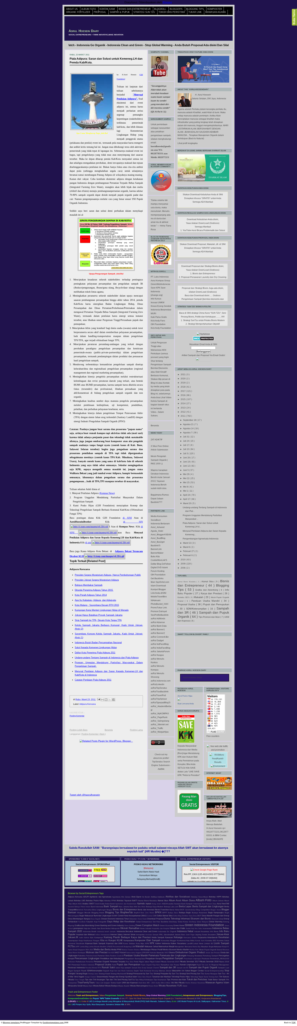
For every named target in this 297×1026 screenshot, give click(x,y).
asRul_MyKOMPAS (160, 713)
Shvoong (155, 971)
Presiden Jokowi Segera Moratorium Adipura (97, 580)
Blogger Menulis (84, 913)
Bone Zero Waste (148, 913)
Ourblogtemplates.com (53, 1023)
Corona (150, 916)
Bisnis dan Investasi (146, 910)
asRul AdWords (158, 618)
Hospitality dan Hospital (161, 928)
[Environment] (217, 766)
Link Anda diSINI (158, 593)
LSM (133, 946)
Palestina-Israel (92, 956)
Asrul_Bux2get (157, 542)
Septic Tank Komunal (143, 971)
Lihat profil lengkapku (188, 143)
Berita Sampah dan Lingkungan (208, 906)
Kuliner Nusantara (179, 943)
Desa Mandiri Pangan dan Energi (215, 916)
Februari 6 (188, 555)
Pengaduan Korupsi (153, 958)
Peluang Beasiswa (195, 956)
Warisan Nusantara (198, 983)
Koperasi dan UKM (114, 943)
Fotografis (102, 922)
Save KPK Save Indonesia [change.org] (158, 291)
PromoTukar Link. (159, 607)
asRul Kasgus (157, 655)
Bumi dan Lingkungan (103, 916)
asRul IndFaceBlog (160, 644)
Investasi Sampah (152, 935)
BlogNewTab (127, 912)
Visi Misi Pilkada (178, 983)
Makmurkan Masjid (166, 946)
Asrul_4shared (157, 527)
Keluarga (179, 937)
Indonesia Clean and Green (146, 931)
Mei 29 (186, 474)
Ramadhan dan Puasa (170, 965)
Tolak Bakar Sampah (217, 980)
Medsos (137, 950)
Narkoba (153, 952)
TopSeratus (157, 762)
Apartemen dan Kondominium (126, 904)
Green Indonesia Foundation (205, 925)
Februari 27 (188, 551)
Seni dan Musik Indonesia (124, 971)
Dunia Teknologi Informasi (177, 918)
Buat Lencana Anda (186, 704)
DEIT (199, 916)
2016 (183, 395)
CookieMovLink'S (159, 560)
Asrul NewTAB (223, 904)
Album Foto (89, 9)
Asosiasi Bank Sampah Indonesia (188, 904)
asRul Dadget (157, 640)
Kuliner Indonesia (163, 943)
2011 (183, 416)
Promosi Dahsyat (159, 611)
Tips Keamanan (160, 980)
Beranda (109, 730)
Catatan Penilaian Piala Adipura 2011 (93, 680)
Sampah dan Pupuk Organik (203, 967)
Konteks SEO (184, 597)
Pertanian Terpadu (118, 962)
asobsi (171, 904)
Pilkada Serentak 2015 (170, 962)
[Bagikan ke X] (110, 699)
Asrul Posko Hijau (185, 696)
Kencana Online (191, 937)
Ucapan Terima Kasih (113, 983)
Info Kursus (156, 299)
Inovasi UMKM (157, 302)
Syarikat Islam (131, 977)
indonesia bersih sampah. (107, 931)
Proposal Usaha (187, 604)
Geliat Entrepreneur (144, 922)
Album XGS (77, 904)
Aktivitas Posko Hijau (95, 901)
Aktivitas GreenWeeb (200, 897)
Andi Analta (100, 904)
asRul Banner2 (158, 633)
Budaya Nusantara (200, 913)
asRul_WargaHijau (160, 732)
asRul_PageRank (159, 717)
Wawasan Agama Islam (217, 982)
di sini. (174, 1001)
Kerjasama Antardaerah (208, 937)
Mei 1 (186, 491)
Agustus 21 (188, 424)
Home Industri (146, 928)
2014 (183, 403)
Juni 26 (186, 457)
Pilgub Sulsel (155, 962)
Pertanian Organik (102, 962)
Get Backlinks (157, 578)
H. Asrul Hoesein (203, 95)
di (77, 1001)
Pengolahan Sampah (173, 958)
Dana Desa (193, 916)
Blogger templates (11, 1023)
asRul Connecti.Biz (160, 637)
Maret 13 (187, 543)
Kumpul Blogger (158, 589)
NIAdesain (156, 600)
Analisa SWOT (88, 904)
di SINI (127, 518)
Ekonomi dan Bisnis (201, 918)
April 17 (187, 499)
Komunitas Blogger (169, 940)
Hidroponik (115, 928)
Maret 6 (187, 547)
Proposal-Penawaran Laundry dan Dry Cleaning (203, 277)
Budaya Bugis (185, 913)
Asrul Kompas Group (160, 280)
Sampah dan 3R (168, 967)
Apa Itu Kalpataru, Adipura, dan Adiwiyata (95, 600)
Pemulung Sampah (211, 956)
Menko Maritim (183, 950)
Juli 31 (186, 437)
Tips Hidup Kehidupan (144, 980)
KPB (147, 943)
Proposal (100, 12)
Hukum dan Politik (178, 928)
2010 (183, 559)
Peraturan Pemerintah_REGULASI (215, 958)
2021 (183, 374)
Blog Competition (203, 910)
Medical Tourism (128, 950)
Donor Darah (142, 919)
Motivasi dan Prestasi (97, 952)
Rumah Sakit (109, 967)
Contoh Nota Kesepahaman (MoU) (132, 916)
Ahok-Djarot (136, 897)
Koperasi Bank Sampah (95, 943)
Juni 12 (186, 466)
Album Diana (189, 900)
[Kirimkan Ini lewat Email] (102, 699)
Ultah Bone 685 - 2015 (147, 983)
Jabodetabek (169, 935)
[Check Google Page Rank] (204, 870)
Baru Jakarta (124, 907)
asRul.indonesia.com (160, 681)
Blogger (167, 2)
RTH (100, 968)
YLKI (180, 985)
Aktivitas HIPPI (215, 897)
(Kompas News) (107, 493)
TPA (227, 980)
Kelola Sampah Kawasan (163, 937)
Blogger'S (176, 9)
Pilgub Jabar (144, 962)
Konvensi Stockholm (76, 943)
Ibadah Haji (190, 928)
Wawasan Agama (215, 12)
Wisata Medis (153, 986)
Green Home (179, 925)
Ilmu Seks (199, 928)
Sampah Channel (153, 968)
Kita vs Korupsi (108, 940)
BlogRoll (160, 9)
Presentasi (76, 965)
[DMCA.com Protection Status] (203, 340)
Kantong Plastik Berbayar (117, 937)
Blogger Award (216, 910)
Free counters (212, 736)
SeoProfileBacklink (159, 615)
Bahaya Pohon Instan (83, 907)
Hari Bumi (101, 928)
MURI (153, 313)
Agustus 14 (188, 428)
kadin (81, 937)
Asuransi (71, 907)
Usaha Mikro (161, 983)
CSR (155, 916)
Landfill (190, 943)
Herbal (108, 928)
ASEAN (165, 904)
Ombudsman (182, 952)
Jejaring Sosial (201, 935)
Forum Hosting (157, 571)
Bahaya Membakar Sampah (88, 585)
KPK (152, 943)
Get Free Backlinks (161, 922)
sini (79, 1001)
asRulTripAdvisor (159, 699)
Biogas (110, 910)
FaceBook (82, 922)
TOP (294, 1023)
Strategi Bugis (82, 974)
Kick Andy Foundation (161, 328)
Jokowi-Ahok (222, 934)
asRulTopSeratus (159, 688)
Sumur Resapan (211, 974)
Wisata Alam (88, 986)
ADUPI (86, 897)
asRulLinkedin (157, 684)
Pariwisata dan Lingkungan (173, 955)
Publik (114, 965)
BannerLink (156, 549)
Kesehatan (223, 937)
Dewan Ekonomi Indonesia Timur (115, 919)
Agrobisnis (116, 897)
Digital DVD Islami (159, 567)
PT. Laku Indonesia (160, 277)
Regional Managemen (220, 965)
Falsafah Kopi (92, 922)
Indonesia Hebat (185, 931)
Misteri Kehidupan (79, 952)
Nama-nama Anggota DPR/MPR (138, 952)
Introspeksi (140, 935)
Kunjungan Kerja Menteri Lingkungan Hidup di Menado (102, 610)
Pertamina (90, 962)
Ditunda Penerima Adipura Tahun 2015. (94, 590)
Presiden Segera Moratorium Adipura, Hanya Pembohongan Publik (108, 575)
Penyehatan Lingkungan (193, 958)
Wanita (188, 983)
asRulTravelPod (158, 695)
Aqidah (149, 904)
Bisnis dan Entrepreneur (135, 9)
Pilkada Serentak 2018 (209, 962)
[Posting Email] (98, 699)
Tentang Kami (214, 977)
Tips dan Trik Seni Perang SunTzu (120, 980)
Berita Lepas (185, 906)
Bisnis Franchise (162, 910)
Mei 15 (186, 482)
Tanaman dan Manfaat (161, 977)
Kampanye (99, 937)
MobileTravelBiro (159, 596)
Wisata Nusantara (168, 985)
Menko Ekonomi (170, 950)
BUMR (115, 916)
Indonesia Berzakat (125, 931)
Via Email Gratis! (217, 355)
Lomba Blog (84, 946)
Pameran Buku (104, 956)
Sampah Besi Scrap (139, 968)
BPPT (165, 913)
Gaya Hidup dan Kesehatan (121, 921)
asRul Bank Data (159, 626)
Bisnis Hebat (174, 910)
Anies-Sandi (110, 904)
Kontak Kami (108, 9)
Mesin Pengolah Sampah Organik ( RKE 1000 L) (159, 460)
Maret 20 (187, 503)
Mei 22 (186, 478)
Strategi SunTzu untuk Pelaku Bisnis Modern (204, 320)
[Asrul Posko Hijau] (179, 700)
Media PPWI (116, 950)
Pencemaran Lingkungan (87, 958)
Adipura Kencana (87, 704)
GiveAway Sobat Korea (179, 922)
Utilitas (168, 983)
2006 (183, 568)
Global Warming (216, 922)
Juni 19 (186, 462)
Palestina (82, 956)
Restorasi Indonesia (76, 968)
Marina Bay (196, 946)
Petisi (136, 962)
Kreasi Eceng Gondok (161, 306)
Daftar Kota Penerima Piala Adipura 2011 (95, 652)
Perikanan (72, 962)
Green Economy (166, 925)
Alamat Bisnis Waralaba (187, 582)
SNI (183, 971)
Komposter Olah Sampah (148, 940)
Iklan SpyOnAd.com (160, 582)
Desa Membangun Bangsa (79, 919)
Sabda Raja (120, 968)
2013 (183, 408)
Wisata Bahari (99, 986)
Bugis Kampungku (216, 913)
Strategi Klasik (105, 974)
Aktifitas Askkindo (158, 897)
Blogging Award (98, 913)
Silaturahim (177, 971)
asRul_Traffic (157, 728)
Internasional (105, 935)
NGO (166, 952)
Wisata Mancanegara (139, 986)
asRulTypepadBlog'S (160, 702)
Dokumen (133, 919)
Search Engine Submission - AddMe (161, 765)
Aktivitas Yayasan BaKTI (127, 901)
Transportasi (73, 983)
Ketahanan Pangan (92, 940)
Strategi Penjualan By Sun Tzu (167, 974)
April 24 (187, 495)
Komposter (214, 9)
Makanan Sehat (151, 946)
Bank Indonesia (97, 907)
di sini (88, 542)
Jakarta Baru (180, 935)
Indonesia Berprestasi (161, 310)
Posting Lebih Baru (78, 730)
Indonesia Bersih (90, 931)
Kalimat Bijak (89, 937)
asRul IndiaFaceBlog (160, 648)
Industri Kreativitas (202, 931)
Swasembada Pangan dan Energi (111, 977)
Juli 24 (186, 441)
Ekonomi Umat (218, 919)
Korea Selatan (129, 943)
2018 (183, 387)
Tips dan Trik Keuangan (95, 980)
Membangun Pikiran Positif (151, 950)
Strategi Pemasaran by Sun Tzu (140, 974)
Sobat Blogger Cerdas (195, 971)
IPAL (161, 935)
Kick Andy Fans (158, 320)
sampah (128, 968)
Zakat (185, 986)
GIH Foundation (158, 324)
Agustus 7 (188, 432)
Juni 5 (186, 470)
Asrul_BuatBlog (158, 538)
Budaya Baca (173, 913)
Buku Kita (155, 556)
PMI (70, 965)
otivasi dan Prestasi (213, 952)
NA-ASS (111, 952)
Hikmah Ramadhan (130, 928)
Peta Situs (130, 962)
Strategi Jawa (93, 974)
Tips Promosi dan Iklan (209, 617)
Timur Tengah (79, 980)
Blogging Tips (195, 9)
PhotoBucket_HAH (159, 604)
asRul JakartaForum (160, 651)
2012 (183, 412)
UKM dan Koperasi (130, 983)
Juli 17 (186, 445)
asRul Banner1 (158, 629)
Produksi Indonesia (88, 965)
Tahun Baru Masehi (145, 977)
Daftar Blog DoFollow (161, 564)
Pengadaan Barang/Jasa (135, 958)
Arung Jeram (157, 904)
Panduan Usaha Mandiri (206, 600)
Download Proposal (155, 919)
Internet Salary (116, 934)
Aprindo (141, 903)
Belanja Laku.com (171, 907)
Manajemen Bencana (183, 946)
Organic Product (197, 952)
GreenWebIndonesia (160, 284)
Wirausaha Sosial (75, 986)
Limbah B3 (209, 943)
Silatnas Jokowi (165, 971)
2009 (183, 564)
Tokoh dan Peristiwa (171, 12)
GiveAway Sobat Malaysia (199, 922)
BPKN (158, 912)
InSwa (98, 935)
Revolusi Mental (91, 968)
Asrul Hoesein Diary (84, 31)
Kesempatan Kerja (76, 940)
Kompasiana (129, 940)
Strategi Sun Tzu (144, 12)
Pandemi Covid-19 (117, 956)
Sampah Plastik (80, 971)
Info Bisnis (214, 931)
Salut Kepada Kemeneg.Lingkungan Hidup (96, 647)
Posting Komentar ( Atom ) (93, 734)
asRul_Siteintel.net (159, 724)
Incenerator (207, 928)
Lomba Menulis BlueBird (98, 946)
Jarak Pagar (190, 935)
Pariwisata (154, 955)
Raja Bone (156, 965)
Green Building (129, 925)
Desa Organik (96, 919)
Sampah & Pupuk (120, 12)
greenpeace (78, 928)
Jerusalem (212, 935)
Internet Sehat (129, 934)
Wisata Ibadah (124, 986)
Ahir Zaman (126, 897)
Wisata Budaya (111, 986)
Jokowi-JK (73, 937)
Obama (172, 952)
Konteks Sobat (223, 940)
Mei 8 (186, 487)
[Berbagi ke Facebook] (113, 699)
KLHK (120, 940)
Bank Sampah (111, 906)
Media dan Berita (102, 949)
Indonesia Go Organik (167, 931)
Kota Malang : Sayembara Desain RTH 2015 (97, 605)
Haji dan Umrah (90, 928)
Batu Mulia (142, 907)
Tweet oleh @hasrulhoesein (85, 794)
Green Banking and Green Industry (109, 925)
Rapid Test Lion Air (204, 965)
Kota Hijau (140, 943)
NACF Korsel (120, 952)
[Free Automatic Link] (85, 872)
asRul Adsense (158, 622)
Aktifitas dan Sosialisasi (178, 896)
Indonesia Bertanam (160, 523)
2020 (183, 378)
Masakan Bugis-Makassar (211, 946)
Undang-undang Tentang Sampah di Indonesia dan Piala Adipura (107, 657)
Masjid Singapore (79, 950)
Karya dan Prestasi (212, 593)
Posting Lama (136, 730)
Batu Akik (134, 907)
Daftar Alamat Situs (165, 916)
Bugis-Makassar (86, 916)
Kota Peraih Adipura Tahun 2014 (91, 595)
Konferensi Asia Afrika (186, 940)
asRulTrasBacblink (159, 691)
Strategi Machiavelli (118, 974)
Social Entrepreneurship (214, 971)
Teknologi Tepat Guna (199, 977)
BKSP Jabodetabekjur (188, 910)
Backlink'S (155, 545)
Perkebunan (81, 962)
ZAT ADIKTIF (156, 439)
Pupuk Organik (146, 965)
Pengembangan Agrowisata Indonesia (200, 539)
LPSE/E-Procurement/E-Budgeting (119, 946)
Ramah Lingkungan (188, 965)
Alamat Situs (208, 581)
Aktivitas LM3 (80, 901)
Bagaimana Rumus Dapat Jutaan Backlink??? (160, 498)
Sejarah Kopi (108, 971)
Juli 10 (186, 449)
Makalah (199, 597)
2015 (183, 399)
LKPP (77, 946)
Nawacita (160, 952)
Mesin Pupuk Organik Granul (211, 950)
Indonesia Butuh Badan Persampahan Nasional (98, 642)
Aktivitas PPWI (110, 901)
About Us (72, 9)
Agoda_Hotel (157, 531)
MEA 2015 (90, 950)
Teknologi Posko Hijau (180, 977)
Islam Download (158, 585)
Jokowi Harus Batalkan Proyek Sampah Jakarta (98, 615)
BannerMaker (157, 553)
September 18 (190, 420)
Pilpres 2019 (224, 962)
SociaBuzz (156, 520)
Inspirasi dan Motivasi (85, 934)
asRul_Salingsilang (160, 721)
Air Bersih (146, 897)
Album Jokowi (218, 901)
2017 (183, 391)
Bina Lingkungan (99, 910)
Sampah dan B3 (183, 968)
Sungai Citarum (91, 977)
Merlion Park (194, 950)
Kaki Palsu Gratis (159, 317)
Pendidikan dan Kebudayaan (112, 958)
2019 (183, 383)
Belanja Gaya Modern (155, 907)
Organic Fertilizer (78, 12)
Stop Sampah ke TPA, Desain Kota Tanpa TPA (98, 620)
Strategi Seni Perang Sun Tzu (192, 974)
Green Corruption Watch (147, 925)
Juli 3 (186, 453)
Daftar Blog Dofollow (181, 916)
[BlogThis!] (106, 699)
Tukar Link (195, 12)
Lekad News (198, 943)
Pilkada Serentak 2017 (189, 962)
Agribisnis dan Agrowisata (101, 897)
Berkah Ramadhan (85, 910)
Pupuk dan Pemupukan (216, 604)
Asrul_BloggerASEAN (161, 534)
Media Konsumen (159, 516)
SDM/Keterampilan (197, 608)
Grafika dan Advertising (207, 590)
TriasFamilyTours (87, 982)
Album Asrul (175, 900)
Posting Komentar (77, 716)
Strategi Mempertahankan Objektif (204, 324)
